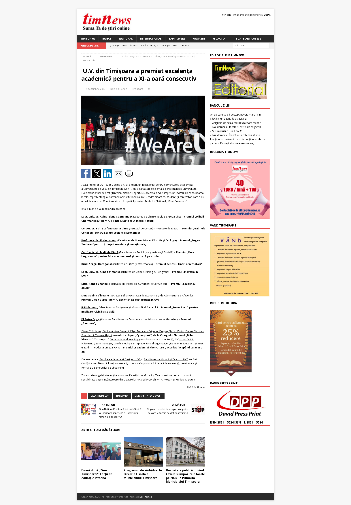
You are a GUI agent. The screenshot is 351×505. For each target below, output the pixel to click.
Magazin (199, 38)
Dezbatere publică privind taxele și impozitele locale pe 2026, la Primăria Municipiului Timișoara (185, 476)
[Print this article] (129, 176)
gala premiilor (99, 395)
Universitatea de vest (148, 395)
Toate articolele (248, 38)
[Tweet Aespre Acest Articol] (97, 176)
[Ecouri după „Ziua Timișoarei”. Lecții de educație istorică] (101, 452)
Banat (107, 38)
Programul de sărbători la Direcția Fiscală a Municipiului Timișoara (143, 474)
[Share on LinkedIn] (108, 176)
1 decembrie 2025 (95, 88)
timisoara (122, 395)
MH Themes (145, 496)
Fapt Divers (177, 38)
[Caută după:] (251, 45)
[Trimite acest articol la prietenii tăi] (119, 176)
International (151, 38)
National (126, 38)
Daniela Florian (118, 88)
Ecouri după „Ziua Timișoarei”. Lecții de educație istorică (96, 474)
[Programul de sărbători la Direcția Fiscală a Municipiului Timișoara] (143, 452)
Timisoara (87, 38)
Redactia (218, 38)
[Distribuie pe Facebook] (86, 176)
